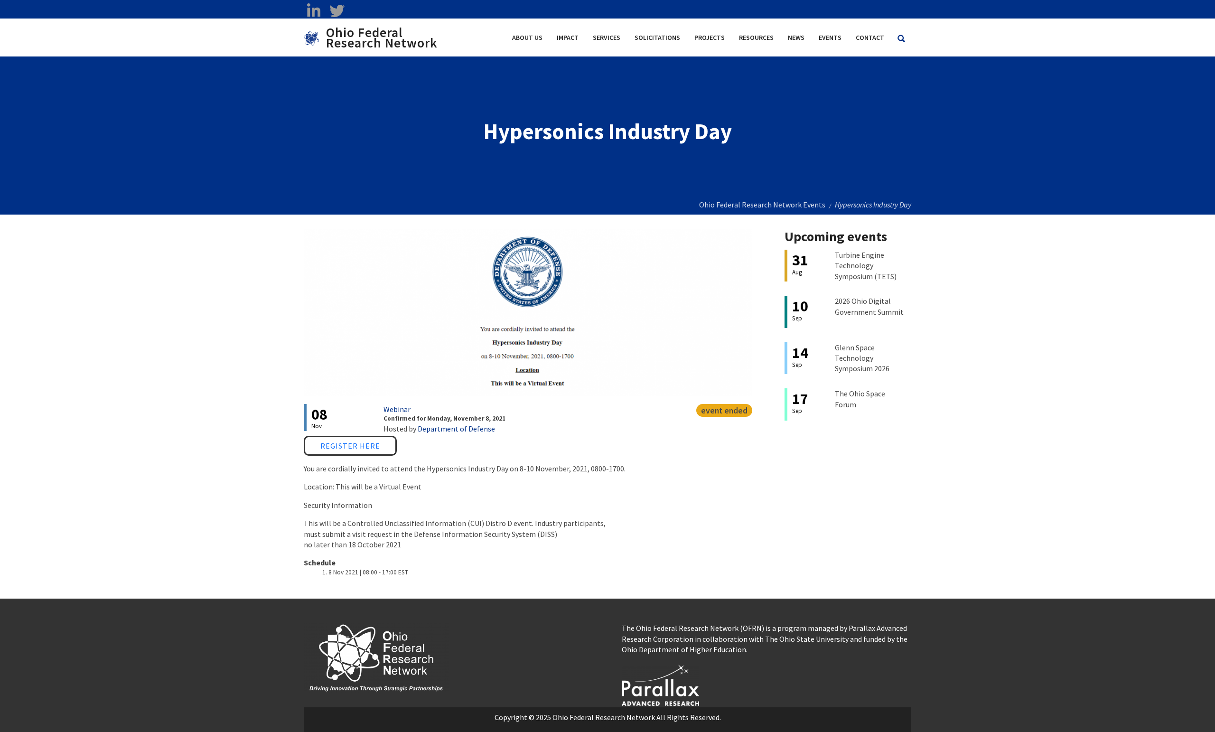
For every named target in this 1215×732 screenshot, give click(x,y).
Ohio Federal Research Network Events (762, 204)
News (796, 37)
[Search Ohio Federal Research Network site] (901, 38)
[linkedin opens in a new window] (313, 11)
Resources (756, 37)
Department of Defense (456, 428)
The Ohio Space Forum (860, 399)
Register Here (350, 445)
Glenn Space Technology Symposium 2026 (862, 358)
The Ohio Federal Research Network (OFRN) (693, 628)
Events (830, 37)
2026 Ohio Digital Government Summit (869, 306)
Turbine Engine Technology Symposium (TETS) (866, 265)
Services (606, 37)
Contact (870, 37)
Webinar (397, 409)
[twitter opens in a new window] (336, 11)
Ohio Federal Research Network (382, 37)
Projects (709, 37)
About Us (527, 37)
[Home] (315, 37)
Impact (568, 37)
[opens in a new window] (660, 684)
